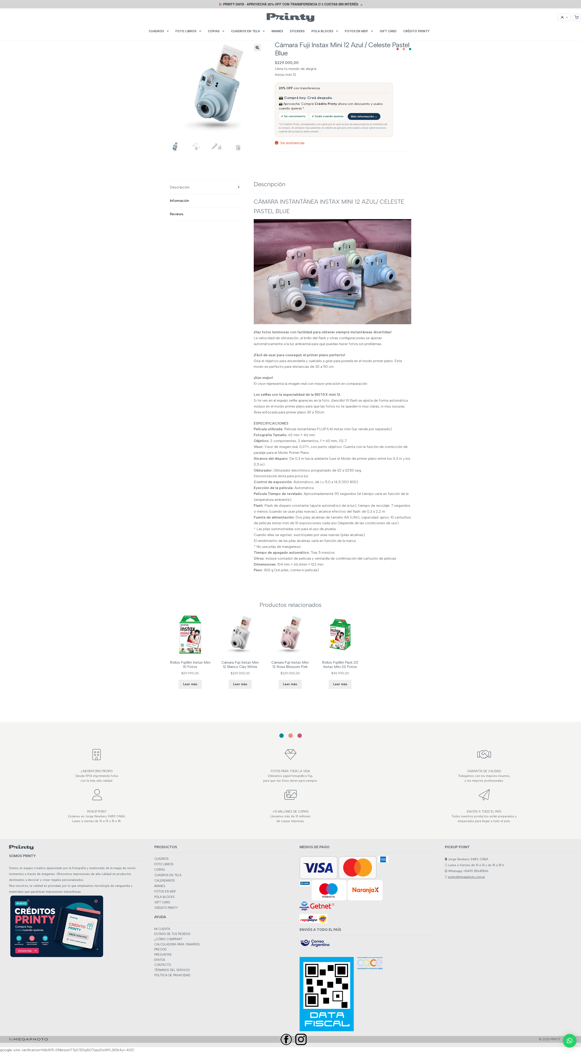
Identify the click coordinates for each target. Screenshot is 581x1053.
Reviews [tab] (176, 214)
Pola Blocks (322, 31)
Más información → (364, 116)
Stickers (297, 31)
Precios (160, 949)
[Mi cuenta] (564, 17)
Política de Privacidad (172, 975)
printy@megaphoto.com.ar (466, 877)
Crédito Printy (416, 31)
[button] (257, 47)
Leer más (190, 684)
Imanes (277, 31)
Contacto (162, 964)
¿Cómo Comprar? (168, 939)
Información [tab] (179, 200)
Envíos (159, 960)
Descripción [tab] (180, 187)
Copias (213, 31)
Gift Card (388, 31)
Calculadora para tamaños (177, 944)
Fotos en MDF (356, 31)
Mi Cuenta (162, 929)
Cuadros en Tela (245, 31)
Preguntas (163, 954)
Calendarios (164, 880)
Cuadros (156, 31)
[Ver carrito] (576, 17)
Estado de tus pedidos (172, 934)
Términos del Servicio (172, 970)
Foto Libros (185, 31)
